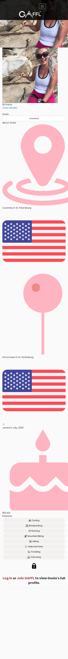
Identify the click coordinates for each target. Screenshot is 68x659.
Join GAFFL (25, 578)
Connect (34, 118)
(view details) (9, 107)
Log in (7, 578)
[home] (30, 14)
